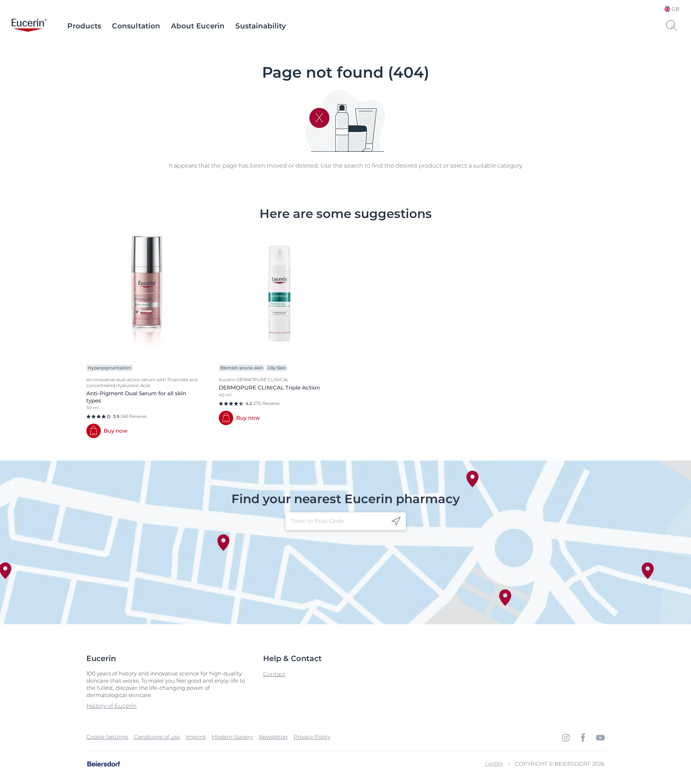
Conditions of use (157, 736)
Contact (274, 674)
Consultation (136, 26)
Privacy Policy (312, 736)
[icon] (396, 521)
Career (494, 764)
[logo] (29, 26)
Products (84, 26)
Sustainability (260, 26)
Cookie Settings (107, 736)
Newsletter (273, 736)
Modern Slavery (232, 736)
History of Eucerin (111, 705)
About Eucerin (198, 26)
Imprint (196, 736)
